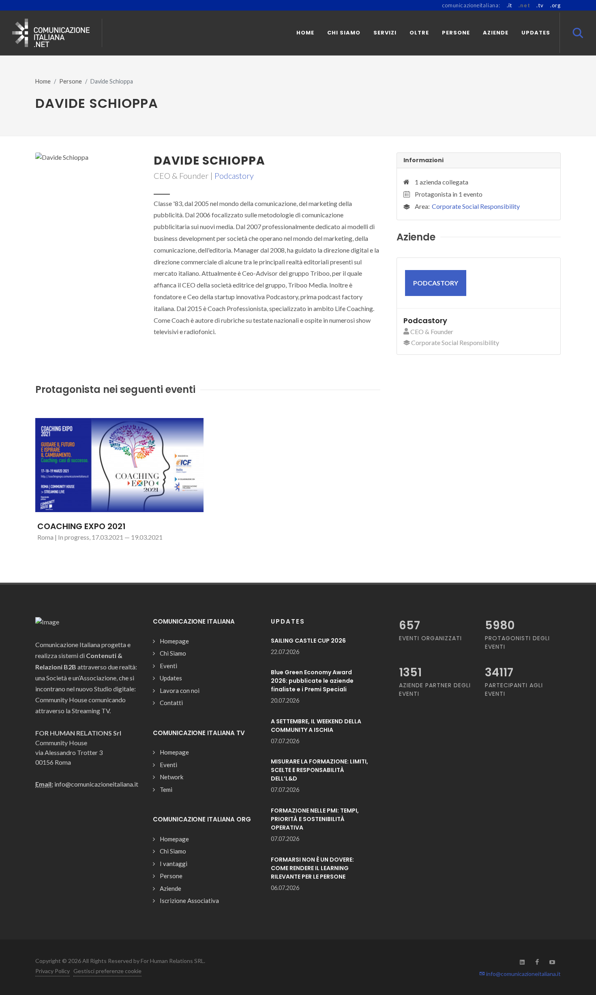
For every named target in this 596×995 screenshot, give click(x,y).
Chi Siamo (173, 653)
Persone (70, 81)
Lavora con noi (179, 690)
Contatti (171, 702)
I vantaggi (173, 863)
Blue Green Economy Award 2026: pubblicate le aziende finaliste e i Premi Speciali (312, 680)
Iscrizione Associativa (189, 900)
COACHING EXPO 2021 (81, 526)
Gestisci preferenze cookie (107, 970)
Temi (166, 789)
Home (43, 81)
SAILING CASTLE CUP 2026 (308, 641)
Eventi (168, 665)
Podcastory (234, 175)
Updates (171, 678)
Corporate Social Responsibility (476, 206)
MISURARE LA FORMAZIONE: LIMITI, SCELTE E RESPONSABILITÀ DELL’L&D (319, 770)
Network (171, 777)
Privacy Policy (52, 970)
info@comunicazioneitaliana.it (523, 973)
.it (509, 5)
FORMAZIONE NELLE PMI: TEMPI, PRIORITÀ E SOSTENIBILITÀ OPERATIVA (315, 819)
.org (555, 5)
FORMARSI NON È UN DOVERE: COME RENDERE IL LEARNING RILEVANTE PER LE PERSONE (312, 868)
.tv (539, 5)
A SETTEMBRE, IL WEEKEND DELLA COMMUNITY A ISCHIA (316, 725)
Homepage (174, 641)
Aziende (170, 888)
